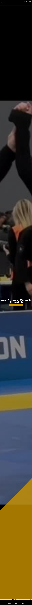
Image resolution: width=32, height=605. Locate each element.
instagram (27, 1)
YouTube (29, 1)
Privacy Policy (25, 601)
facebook (24, 1)
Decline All (16, 603)
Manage (23, 603)
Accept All (9, 603)
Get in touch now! (14, 1)
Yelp (30, 1)
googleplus (26, 1)
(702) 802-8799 (8, 1)
